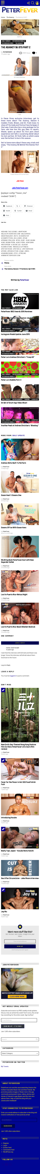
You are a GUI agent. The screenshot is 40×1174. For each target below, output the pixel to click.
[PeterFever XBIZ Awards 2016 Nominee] (20, 301)
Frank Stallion (8, 240)
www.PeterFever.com (11, 255)
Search (37, 1039)
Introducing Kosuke (9, 817)
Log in (5, 1145)
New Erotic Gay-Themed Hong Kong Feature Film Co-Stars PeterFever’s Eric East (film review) (18, 746)
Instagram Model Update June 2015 (15, 334)
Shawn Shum (7, 253)
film (25, 238)
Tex (16, 253)
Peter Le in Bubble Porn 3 (11, 380)
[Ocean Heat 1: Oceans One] (20, 482)
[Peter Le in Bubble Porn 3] (20, 370)
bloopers (26, 234)
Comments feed (8, 1150)
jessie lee (16, 245)
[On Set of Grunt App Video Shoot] (20, 392)
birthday (23, 232)
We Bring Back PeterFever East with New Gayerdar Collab (17, 561)
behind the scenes (9, 232)
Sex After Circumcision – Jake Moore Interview (20, 878)
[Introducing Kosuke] (20, 804)
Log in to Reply (5, 665)
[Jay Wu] (20, 898)
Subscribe (8, 1126)
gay (23, 240)
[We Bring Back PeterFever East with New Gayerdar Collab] (20, 546)
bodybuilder (7, 236)
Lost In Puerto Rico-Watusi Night (14, 594)
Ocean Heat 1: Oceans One (11, 495)
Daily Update (6, 308)
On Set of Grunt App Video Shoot (14, 402)
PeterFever (28, 249)
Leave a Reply (20, 643)
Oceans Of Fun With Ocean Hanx (13, 527)
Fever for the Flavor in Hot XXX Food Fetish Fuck (18, 783)
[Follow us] (28, 3)
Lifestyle (28, 329)
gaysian (30, 242)
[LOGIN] (37, 3)
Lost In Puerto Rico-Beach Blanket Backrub (18, 627)
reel (27, 251)
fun (18, 240)
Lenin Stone (7, 247)
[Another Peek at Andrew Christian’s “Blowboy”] (20, 415)
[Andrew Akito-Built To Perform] (20, 449)
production (13, 251)
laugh (25, 245)
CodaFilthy (24, 236)
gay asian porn (8, 242)
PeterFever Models (8, 331)
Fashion (27, 351)
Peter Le (17, 249)
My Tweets (5, 1066)
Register (6, 1143)
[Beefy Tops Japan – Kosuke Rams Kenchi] (20, 837)
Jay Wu (4, 911)
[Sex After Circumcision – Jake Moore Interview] (20, 868)
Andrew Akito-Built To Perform (13, 463)
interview (6, 245)
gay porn (21, 242)
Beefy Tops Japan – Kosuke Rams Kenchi (17, 850)
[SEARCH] (32, 3)
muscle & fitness (21, 247)
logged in (13, 676)
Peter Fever (7, 249)
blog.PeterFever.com (11, 234)
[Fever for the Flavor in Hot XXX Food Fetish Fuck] (20, 769)
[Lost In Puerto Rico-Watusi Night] (20, 581)
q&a (22, 251)
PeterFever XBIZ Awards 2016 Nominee (16, 311)
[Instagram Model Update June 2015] (20, 324)
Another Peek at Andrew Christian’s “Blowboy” (20, 425)
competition (7, 238)
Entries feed (7, 1147)
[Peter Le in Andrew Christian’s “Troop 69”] (20, 347)
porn (4, 251)
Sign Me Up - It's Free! (13, 1026)
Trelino (23, 253)
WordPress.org (8, 1152)
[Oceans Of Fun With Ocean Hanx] (20, 514)
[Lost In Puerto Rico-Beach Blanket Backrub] (20, 613)
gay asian (31, 240)
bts (16, 236)
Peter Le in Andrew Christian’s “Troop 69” (17, 357)
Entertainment (17, 308)
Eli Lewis (18, 238)
